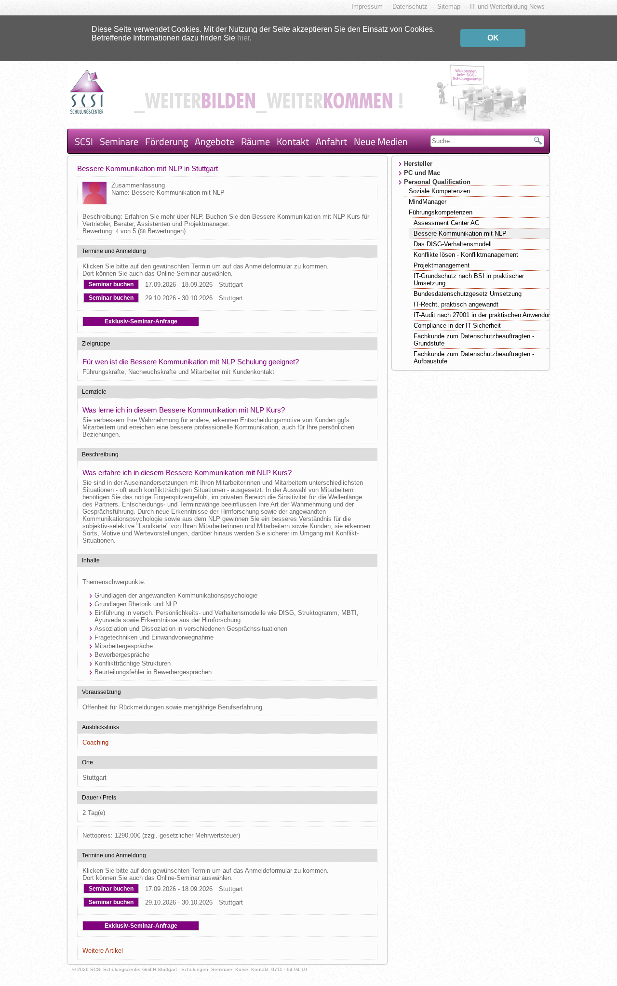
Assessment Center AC (446, 223)
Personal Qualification (437, 182)
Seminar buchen (111, 284)
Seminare (119, 141)
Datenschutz (410, 6)
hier (243, 38)
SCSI (84, 141)
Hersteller (418, 163)
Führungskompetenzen (440, 212)
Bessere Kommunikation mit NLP (460, 233)
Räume (255, 141)
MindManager (427, 201)
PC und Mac (422, 172)
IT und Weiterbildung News (507, 6)
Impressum (367, 6)
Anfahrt (331, 141)
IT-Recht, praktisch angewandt (456, 304)
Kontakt (293, 141)
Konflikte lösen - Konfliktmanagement (466, 254)
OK (493, 38)
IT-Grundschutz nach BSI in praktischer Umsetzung (469, 279)
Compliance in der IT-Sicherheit (457, 325)
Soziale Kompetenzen (439, 191)
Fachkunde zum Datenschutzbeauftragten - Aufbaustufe (474, 357)
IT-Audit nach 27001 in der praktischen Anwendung (484, 315)
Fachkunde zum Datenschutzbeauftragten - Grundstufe (474, 340)
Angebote (214, 141)
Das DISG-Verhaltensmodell (453, 244)
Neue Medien (381, 141)
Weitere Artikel (102, 950)
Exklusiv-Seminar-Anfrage (141, 321)
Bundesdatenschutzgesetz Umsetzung (468, 293)
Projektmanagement (441, 265)
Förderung (166, 141)
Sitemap (448, 6)
